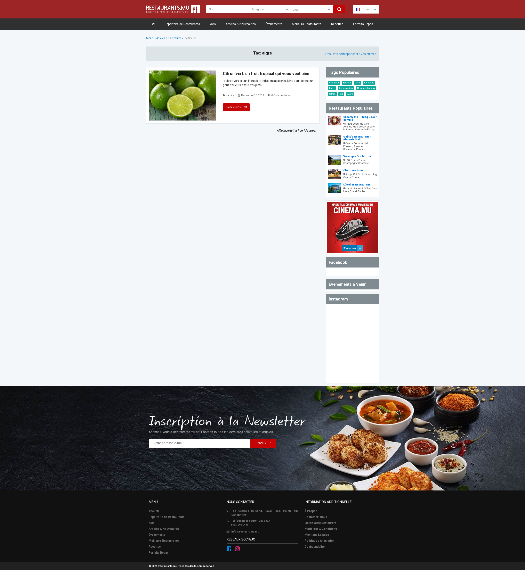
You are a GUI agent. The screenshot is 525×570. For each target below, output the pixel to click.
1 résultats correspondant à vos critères (350, 54)
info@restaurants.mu (245, 531)
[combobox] (312, 9)
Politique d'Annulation (319, 540)
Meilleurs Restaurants (306, 24)
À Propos (311, 511)
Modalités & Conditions (321, 528)
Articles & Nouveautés (241, 24)
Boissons (369, 82)
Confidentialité (315, 546)
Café (357, 82)
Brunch (347, 82)
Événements (274, 24)
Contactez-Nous (316, 517)
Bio (341, 94)
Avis (213, 24)
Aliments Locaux (366, 88)
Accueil (150, 38)
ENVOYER (263, 443)
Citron (332, 94)
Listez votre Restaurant (320, 522)
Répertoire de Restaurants (182, 24)
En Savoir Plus (234, 107)
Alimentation (346, 88)
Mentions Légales (317, 534)
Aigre (350, 94)
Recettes (337, 24)
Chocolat (334, 82)
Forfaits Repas (363, 24)
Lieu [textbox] (295, 9)
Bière (332, 88)
